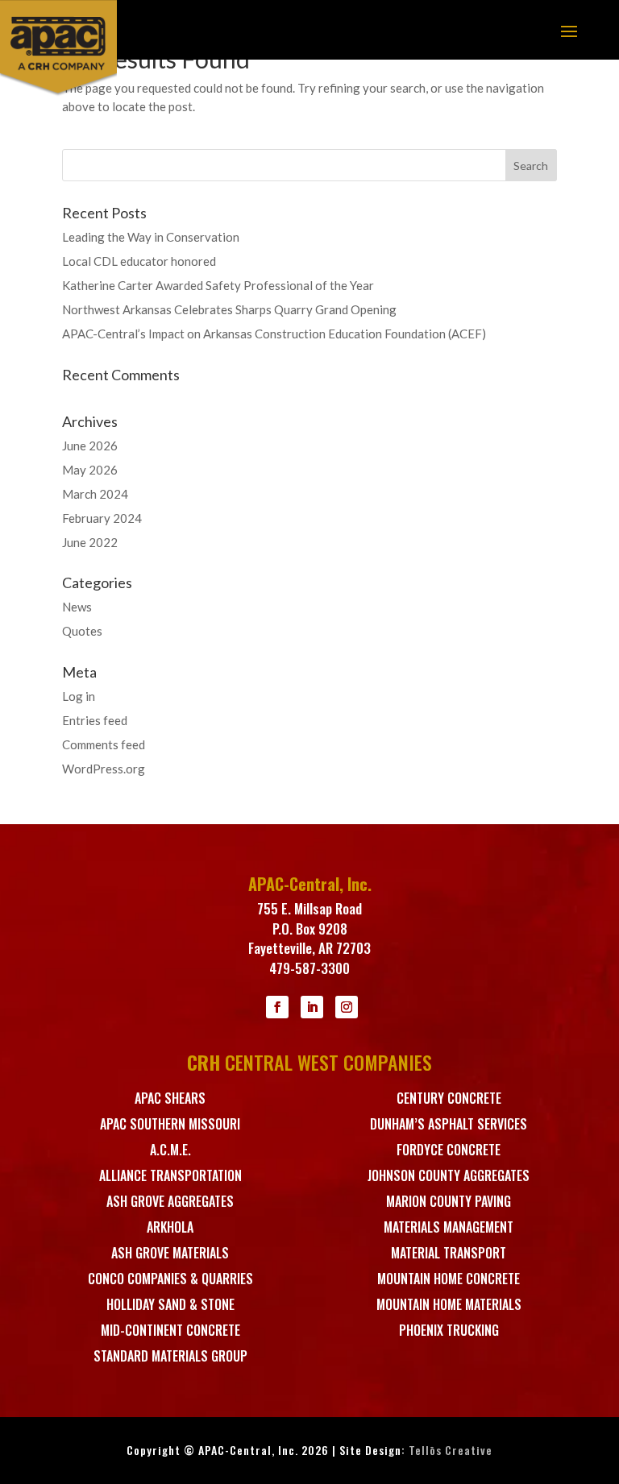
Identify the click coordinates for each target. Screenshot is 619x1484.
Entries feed (94, 720)
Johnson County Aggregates (449, 1175)
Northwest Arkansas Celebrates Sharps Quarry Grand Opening (229, 309)
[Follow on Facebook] (277, 1007)
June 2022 (90, 542)
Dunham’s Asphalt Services (448, 1124)
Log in (78, 696)
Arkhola (170, 1227)
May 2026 (90, 469)
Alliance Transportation (170, 1175)
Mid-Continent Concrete (170, 1330)
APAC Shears (170, 1098)
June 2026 (90, 445)
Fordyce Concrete (449, 1149)
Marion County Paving (448, 1201)
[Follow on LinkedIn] (312, 1007)
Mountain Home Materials (448, 1304)
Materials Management (448, 1227)
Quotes (82, 631)
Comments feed (103, 744)
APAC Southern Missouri (170, 1124)
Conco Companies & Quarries (170, 1278)
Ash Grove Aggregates (170, 1201)
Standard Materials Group (170, 1356)
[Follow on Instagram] (346, 1007)
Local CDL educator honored (139, 261)
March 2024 (95, 494)
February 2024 (102, 518)
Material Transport (448, 1252)
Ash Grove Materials (170, 1252)
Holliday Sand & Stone (170, 1304)
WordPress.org (103, 768)
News (77, 606)
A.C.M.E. (170, 1149)
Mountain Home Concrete (448, 1278)
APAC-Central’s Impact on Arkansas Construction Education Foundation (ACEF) (274, 333)
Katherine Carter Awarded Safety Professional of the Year (218, 285)
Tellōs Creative (450, 1449)
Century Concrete (449, 1098)
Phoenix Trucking (449, 1330)
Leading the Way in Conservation (150, 237)
